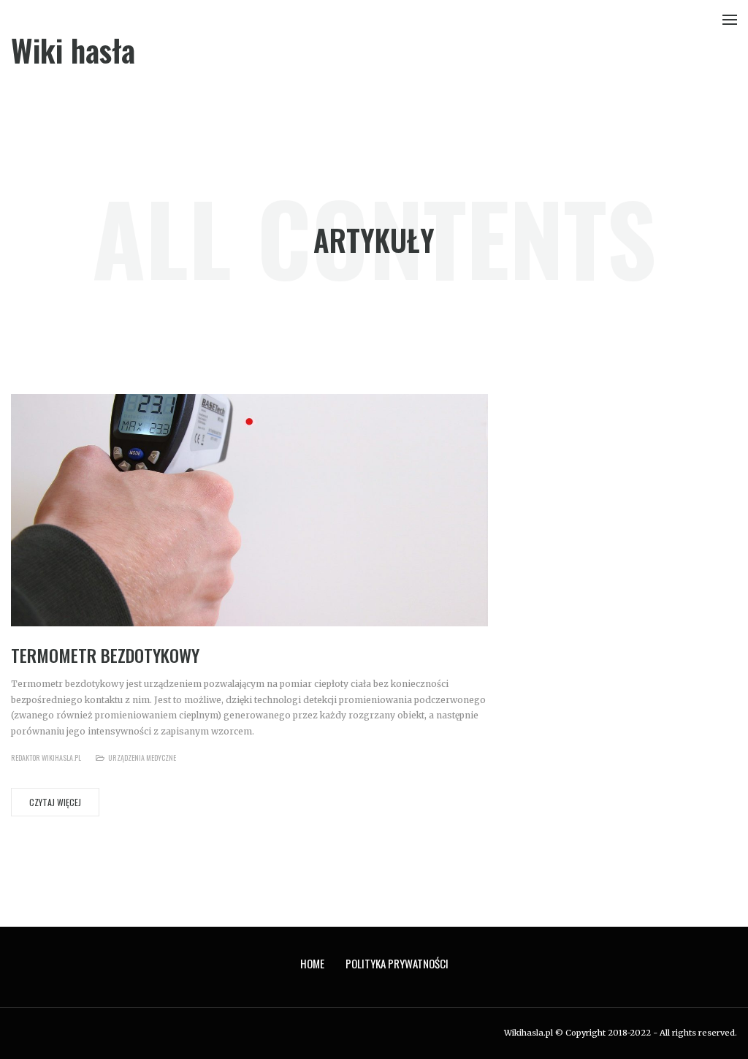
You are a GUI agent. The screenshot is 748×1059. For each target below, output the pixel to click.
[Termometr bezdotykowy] (249, 510)
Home (312, 963)
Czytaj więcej (55, 802)
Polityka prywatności (397, 963)
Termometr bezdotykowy (105, 655)
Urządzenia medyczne (142, 757)
